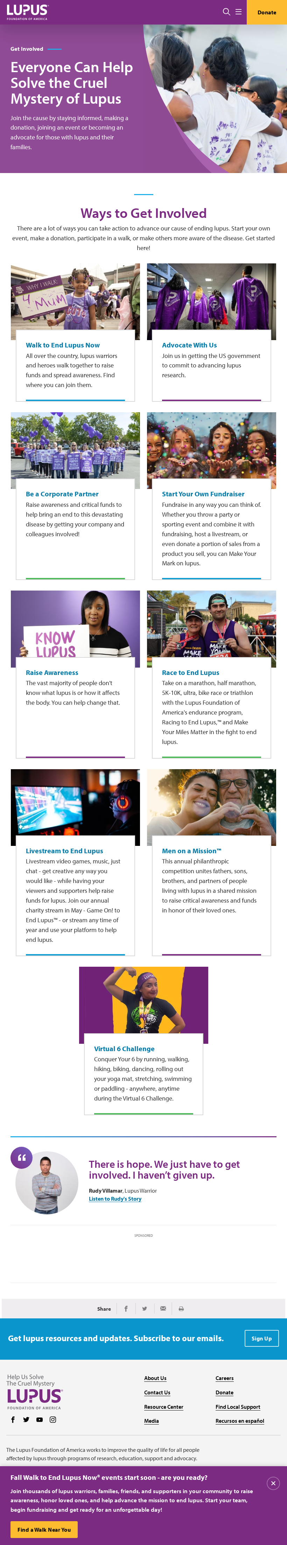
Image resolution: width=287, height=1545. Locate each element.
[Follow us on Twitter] (26, 1420)
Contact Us (157, 1392)
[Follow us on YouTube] (39, 1420)
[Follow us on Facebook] (13, 1420)
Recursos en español (240, 1420)
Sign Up (262, 1338)
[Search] (226, 12)
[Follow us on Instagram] (53, 1420)
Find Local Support (238, 1406)
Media (151, 1420)
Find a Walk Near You (44, 1529)
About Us (155, 1377)
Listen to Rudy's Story (115, 1198)
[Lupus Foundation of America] (28, 12)
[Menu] (238, 12)
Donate (267, 12)
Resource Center (163, 1406)
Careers (225, 1377)
